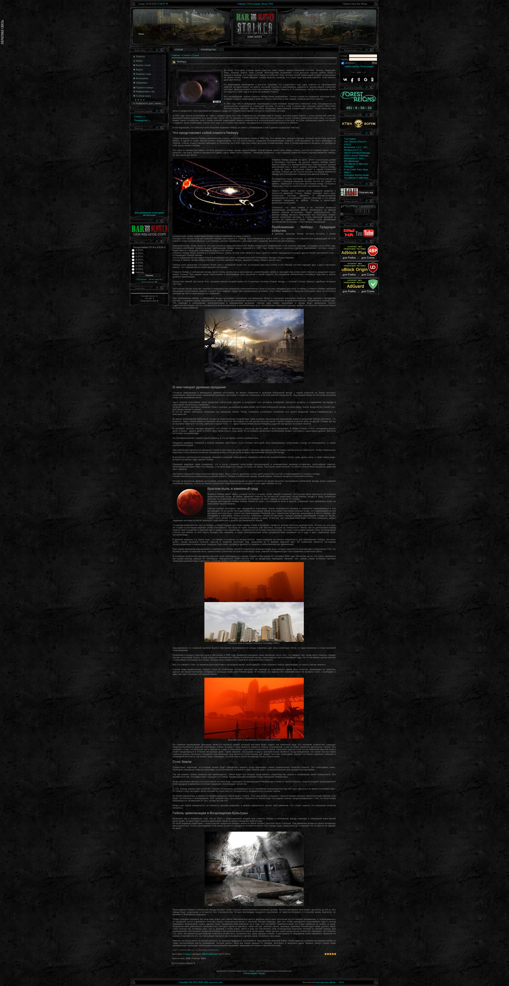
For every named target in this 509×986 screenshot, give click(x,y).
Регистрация (253, 4)
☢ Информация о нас (144, 91)
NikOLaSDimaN (209, 954)
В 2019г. (140, 266)
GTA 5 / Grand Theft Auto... (357, 155)
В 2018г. (140, 263)
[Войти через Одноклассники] (372, 80)
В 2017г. (140, 259)
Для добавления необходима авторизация (149, 213)
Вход (264, 4)
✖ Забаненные (140, 82)
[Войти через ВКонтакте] (345, 80)
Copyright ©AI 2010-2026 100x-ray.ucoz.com (200, 982)
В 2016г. (140, 256)
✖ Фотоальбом (140, 78)
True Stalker (350, 139)
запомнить (350, 63)
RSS (271, 4)
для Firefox (349, 257)
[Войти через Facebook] (352, 80)
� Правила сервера (143, 87)
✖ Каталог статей (142, 65)
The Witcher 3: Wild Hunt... (357, 164)
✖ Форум (138, 69)
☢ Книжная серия (142, 74)
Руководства (140, 120)
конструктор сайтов (325, 982)
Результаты (142, 279)
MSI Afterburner (351, 161)
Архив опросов (155, 279)
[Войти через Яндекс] (359, 80)
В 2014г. (140, 250)
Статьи (138, 116)
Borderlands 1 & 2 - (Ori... (356, 147)
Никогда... (141, 272)
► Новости (139, 56)
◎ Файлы (138, 60)
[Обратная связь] (2, 32)
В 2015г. (140, 253)
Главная (241, 4)
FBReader (349, 166)
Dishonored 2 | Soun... (354, 158)
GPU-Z (347, 144)
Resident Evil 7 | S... (353, 150)
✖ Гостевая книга (142, 95)
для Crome (367, 257)
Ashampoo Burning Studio (356, 175)
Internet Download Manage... (358, 153)
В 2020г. (140, 269)
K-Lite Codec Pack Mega (356, 169)
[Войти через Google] (366, 80)
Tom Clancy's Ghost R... (356, 141)
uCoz (341, 982)
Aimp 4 (347, 172)
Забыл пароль (352, 66)
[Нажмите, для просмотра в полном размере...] (254, 382)
